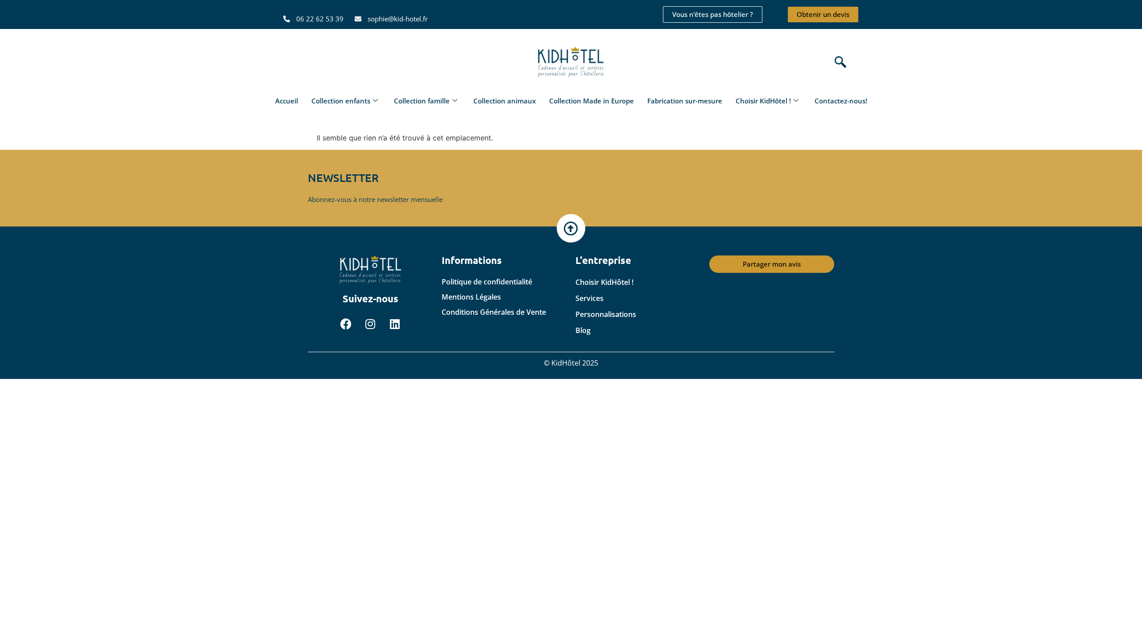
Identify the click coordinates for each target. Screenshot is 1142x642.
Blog (583, 330)
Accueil (286, 100)
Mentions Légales (471, 297)
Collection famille (422, 100)
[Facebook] (346, 324)
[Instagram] (370, 324)
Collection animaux (504, 100)
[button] (838, 62)
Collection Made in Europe (591, 100)
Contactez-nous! (841, 100)
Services (589, 298)
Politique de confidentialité (487, 282)
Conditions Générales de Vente (494, 312)
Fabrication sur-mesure (684, 100)
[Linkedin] (395, 324)
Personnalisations (605, 314)
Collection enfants (340, 100)
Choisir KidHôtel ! (763, 100)
